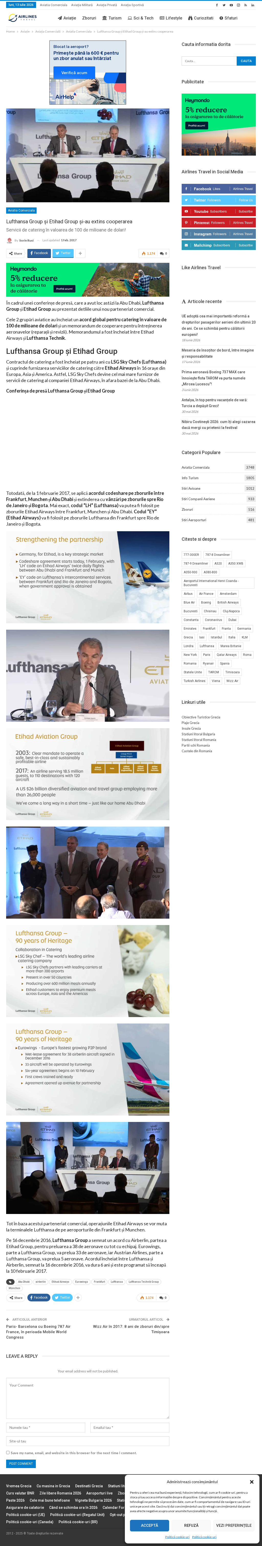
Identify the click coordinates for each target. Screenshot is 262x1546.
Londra (188, 646)
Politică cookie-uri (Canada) (29, 1522)
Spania (225, 663)
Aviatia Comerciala (53, 5)
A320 (218, 563)
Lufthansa (117, 1281)
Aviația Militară (82, 5)
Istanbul (216, 637)
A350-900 (190, 572)
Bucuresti (191, 611)
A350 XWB (235, 563)
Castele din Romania (197, 751)
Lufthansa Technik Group (144, 1281)
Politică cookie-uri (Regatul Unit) (77, 1515)
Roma (247, 655)
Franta (226, 628)
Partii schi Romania (196, 745)
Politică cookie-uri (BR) (78, 1522)
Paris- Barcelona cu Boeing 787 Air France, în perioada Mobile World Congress (38, 1332)
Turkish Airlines (194, 681)
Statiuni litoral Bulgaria (198, 734)
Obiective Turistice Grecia (201, 717)
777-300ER (191, 555)
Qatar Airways (227, 655)
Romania (190, 663)
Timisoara (232, 672)
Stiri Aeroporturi (194, 520)
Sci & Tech (144, 18)
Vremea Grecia (18, 1486)
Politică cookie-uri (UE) (25, 1515)
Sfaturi (231, 18)
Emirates (190, 628)
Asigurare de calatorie (25, 1507)
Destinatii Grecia (89, 1486)
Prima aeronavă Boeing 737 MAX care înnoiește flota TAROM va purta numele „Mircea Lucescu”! (213, 378)
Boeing (206, 602)
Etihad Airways (60, 1281)
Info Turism (190, 478)
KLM (245, 637)
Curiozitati (203, 18)
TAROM (213, 672)
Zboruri (89, 18)
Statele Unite (193, 672)
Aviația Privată (106, 5)
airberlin (41, 1281)
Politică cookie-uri (177, 1537)
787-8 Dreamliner (217, 555)
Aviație (69, 18)
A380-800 (210, 572)
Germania (244, 628)
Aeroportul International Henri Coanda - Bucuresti (211, 583)
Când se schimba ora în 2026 (73, 1507)
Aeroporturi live (99, 1493)
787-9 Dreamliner (196, 563)
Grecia (188, 637)
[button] (251, 1481)
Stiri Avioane (191, 488)
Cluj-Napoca (231, 611)
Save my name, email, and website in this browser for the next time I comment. (74, 1453)
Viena (216, 681)
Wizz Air (232, 681)
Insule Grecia (191, 728)
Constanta (191, 620)
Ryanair (208, 663)
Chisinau (210, 611)
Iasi (201, 637)
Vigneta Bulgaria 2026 (93, 1500)
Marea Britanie (231, 646)
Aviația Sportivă (132, 5)
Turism (115, 18)
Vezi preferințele (234, 1525)
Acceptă (149, 1525)
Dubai (232, 620)
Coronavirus (213, 620)
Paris (206, 655)
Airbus (188, 594)
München (14, 1288)
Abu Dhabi (24, 1281)
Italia (231, 637)
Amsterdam (228, 594)
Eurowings (81, 1281)
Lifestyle (174, 18)
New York (190, 655)
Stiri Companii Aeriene (198, 499)
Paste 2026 (15, 1500)
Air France (206, 594)
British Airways (228, 602)
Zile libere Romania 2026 (60, 1493)
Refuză (191, 1525)
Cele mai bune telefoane (50, 1500)
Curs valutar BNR (20, 1493)
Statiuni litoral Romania (199, 740)
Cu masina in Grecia (53, 1486)
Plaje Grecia (190, 723)
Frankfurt (99, 1281)
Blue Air (189, 602)
